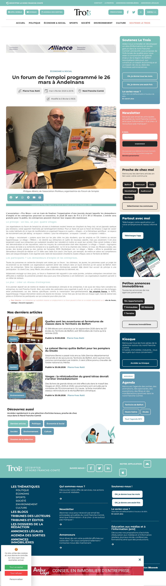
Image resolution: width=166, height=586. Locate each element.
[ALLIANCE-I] (61, 62)
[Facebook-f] (128, 12)
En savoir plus (128, 99)
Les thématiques (25, 486)
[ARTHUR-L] (83, 571)
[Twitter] (134, 12)
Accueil (20, 23)
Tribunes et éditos (27, 520)
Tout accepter (16, 567)
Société (85, 23)
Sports (73, 23)
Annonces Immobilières (127, 3)
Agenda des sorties (28, 535)
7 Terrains (129, 313)
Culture (121, 23)
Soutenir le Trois (139, 23)
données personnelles (130, 156)
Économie (22, 493)
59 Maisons (147, 307)
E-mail (125, 132)
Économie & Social (55, 23)
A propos (109, 3)
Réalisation (147, 567)
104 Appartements (133, 301)
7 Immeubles (131, 307)
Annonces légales (150, 3)
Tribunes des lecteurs (30, 516)
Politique (34, 23)
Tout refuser (16, 573)
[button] (11, 197)
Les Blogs (19, 511)
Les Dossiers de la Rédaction (27, 526)
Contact (98, 3)
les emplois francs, (98, 291)
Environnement (103, 23)
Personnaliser (16, 579)
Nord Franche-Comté (93, 91)
